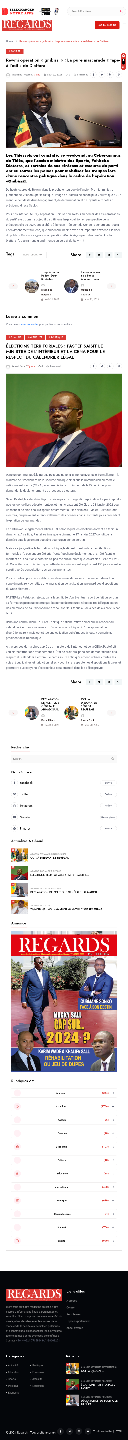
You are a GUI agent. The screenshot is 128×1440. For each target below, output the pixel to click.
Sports (12, 1379)
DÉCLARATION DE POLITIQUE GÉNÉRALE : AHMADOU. (64, 892)
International (58, 854)
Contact (70, 1307)
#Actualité (35, 337)
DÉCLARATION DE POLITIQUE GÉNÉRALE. (99, 1402)
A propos (71, 1300)
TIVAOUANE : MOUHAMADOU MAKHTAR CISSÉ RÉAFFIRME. (66, 909)
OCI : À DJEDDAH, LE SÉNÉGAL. (49, 858)
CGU (119, 1431)
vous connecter (29, 324)
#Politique (56, 337)
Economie (38, 1372)
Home (10, 41)
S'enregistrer (108, 817)
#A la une (15, 337)
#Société (15, 51)
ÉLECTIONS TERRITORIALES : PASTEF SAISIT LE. (59, 875)
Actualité (45, 854)
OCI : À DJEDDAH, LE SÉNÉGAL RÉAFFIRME (89, 704)
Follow (108, 794)
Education (13, 1372)
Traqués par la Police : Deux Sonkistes (50, 275)
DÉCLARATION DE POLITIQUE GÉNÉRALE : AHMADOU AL (50, 704)
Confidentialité (102, 1431)
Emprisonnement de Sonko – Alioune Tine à (90, 275)
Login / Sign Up (107, 25)
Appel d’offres (74, 1328)
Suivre (108, 783)
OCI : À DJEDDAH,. (92, 1371)
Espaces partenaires (78, 1321)
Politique (56, 871)
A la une (34, 854)
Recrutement (73, 1314)
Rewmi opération (32, 255)
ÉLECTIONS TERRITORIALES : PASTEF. (98, 1386)
